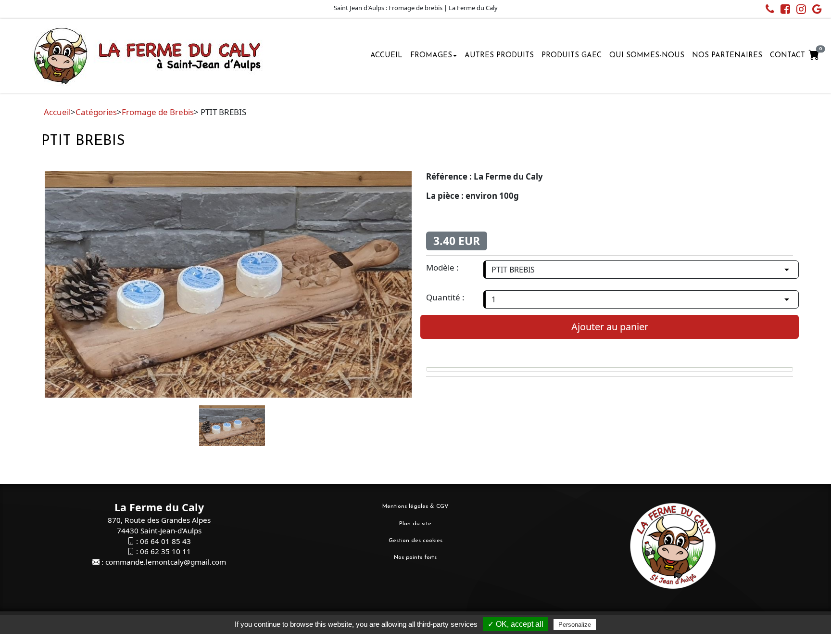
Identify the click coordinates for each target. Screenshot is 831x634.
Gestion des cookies (415, 540)
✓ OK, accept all (515, 624)
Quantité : (445, 297)
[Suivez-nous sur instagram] (799, 10)
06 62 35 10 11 (165, 551)
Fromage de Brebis (158, 111)
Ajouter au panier (609, 326)
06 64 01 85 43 (165, 541)
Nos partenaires (727, 55)
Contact (787, 55)
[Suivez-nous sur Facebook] (783, 10)
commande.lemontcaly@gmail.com (165, 562)
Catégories (96, 111)
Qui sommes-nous (646, 55)
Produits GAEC (571, 55)
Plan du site (415, 524)
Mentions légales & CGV (415, 506)
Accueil (386, 55)
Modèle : (442, 267)
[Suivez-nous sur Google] (814, 10)
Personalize (574, 624)
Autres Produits (499, 55)
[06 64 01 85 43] (767, 10)
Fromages (431, 55)
